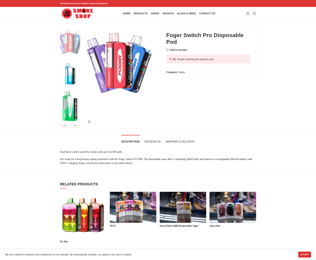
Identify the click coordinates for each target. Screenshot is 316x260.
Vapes (181, 72)
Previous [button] (65, 125)
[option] (70, 42)
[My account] (248, 13)
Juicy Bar (215, 225)
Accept (305, 254)
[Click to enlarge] (89, 122)
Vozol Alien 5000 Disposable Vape (179, 225)
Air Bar (64, 241)
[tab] (130, 140)
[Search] (254, 13)
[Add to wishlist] (104, 197)
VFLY (113, 225)
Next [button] (75, 125)
